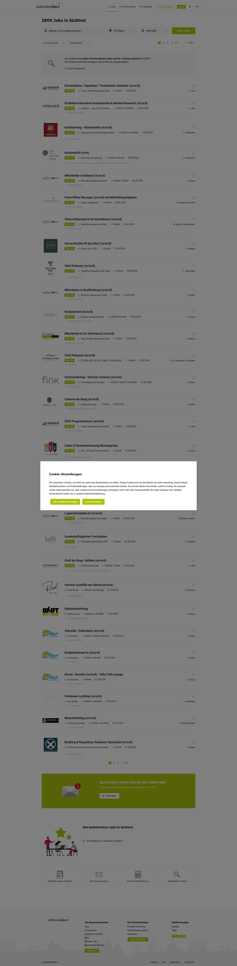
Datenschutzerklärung (94, 493)
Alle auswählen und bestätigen (65, 502)
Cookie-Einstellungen (93, 502)
